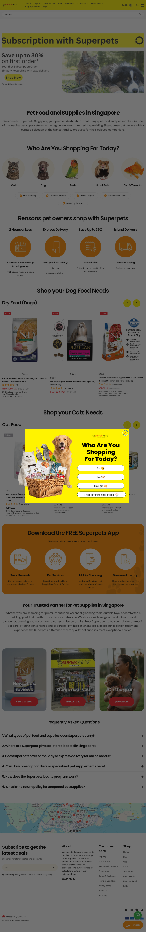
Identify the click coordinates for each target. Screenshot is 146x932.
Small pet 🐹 (101, 486)
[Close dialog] (125, 432)
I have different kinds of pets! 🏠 (101, 494)
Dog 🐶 (101, 477)
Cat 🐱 (101, 468)
